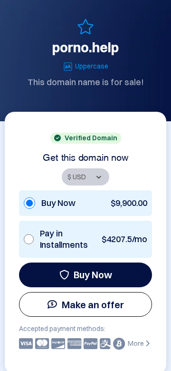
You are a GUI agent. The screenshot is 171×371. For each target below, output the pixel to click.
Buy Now (93, 275)
